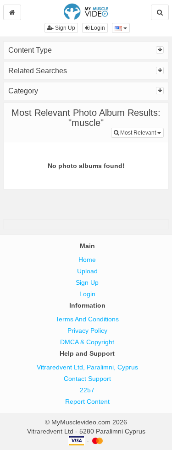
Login (97, 28)
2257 (87, 390)
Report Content (87, 401)
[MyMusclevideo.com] (86, 11)
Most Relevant (141, 132)
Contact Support (87, 378)
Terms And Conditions (87, 319)
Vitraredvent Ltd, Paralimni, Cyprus (87, 367)
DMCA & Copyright (87, 342)
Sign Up (64, 28)
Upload (87, 271)
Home (87, 259)
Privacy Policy (87, 330)
